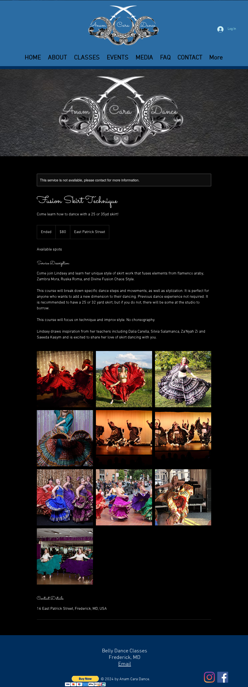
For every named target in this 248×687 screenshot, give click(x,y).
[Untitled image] (65, 379)
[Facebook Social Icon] (222, 677)
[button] (86, 57)
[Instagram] (209, 677)
